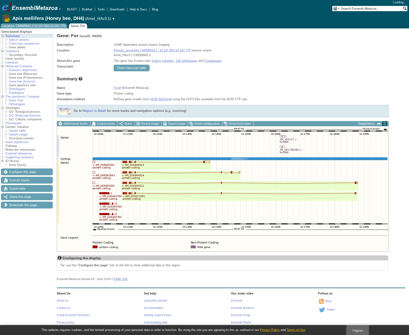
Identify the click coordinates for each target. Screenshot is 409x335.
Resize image (150, 123)
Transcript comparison (24, 43)
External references (18, 153)
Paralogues (16, 93)
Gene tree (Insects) (22, 81)
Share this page (20, 197)
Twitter (331, 309)
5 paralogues (213, 61)
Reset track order (240, 123)
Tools (101, 9)
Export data (17, 188)
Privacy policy (66, 322)
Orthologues (17, 89)
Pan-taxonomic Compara (22, 96)
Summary (12, 36)
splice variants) (163, 61)
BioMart (87, 9)
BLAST (72, 9)
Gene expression (17, 142)
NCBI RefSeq (159, 99)
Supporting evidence (19, 157)
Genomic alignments (23, 70)
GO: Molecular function (24, 115)
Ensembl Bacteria (242, 308)
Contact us (64, 308)
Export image (176, 123)
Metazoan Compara (18, 66)
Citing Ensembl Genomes (73, 315)
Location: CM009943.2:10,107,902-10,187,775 (33, 26)
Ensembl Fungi (240, 315)
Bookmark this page (23, 205)
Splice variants (19, 39)
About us (62, 300)
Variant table (17, 130)
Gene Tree (16, 100)
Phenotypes (13, 123)
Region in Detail (94, 111)
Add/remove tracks (76, 123)
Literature (11, 62)
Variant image (18, 134)
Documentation (154, 308)
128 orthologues (186, 61)
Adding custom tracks (157, 315)
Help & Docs (138, 9)
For (116, 88)
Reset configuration (207, 123)
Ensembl (236, 300)
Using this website (155, 300)
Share (128, 123)
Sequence (12, 51)
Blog (155, 9)
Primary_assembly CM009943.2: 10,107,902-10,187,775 (152, 50)
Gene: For (78, 26)
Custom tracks (19, 180)
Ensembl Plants (241, 322)
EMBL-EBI (120, 279)
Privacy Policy (270, 330)
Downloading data (156, 322)
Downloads (117, 9)
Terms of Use (296, 330)
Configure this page (22, 172)
